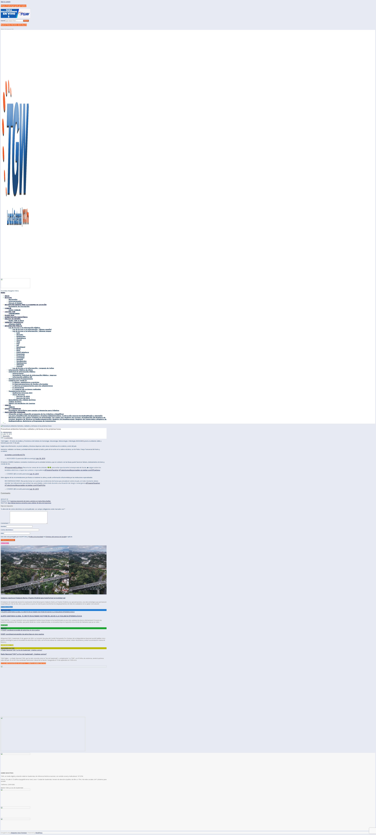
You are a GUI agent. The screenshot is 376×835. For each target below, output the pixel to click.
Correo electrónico (7, 530)
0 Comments (8, 438)
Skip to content (5, 2)
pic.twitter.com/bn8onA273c (15, 455)
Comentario (5, 523)
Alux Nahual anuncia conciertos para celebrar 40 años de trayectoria (29, 503)
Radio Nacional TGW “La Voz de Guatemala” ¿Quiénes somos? (24, 654)
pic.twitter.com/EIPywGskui (90, 470)
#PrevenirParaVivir (51, 470)
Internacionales (5, 610)
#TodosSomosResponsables (69, 470)
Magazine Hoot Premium (19, 833)
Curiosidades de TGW (7, 648)
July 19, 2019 (34, 474)
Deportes (4, 628)
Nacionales (6, 436)
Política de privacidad (36, 537)
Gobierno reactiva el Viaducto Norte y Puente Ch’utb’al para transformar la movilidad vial (33, 598)
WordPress (38, 833)
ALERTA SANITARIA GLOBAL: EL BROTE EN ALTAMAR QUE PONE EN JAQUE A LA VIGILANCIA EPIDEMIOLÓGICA (41, 616)
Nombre (3, 526)
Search (3, 21)
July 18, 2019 (40, 458)
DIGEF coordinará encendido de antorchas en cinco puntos (22, 634)
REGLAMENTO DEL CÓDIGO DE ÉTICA (22, 400)
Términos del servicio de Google (56, 537)
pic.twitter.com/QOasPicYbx (35, 485)
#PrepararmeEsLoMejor (14, 467)
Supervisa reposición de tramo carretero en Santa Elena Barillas (30, 501)
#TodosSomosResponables (15, 485)
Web (2, 533)
